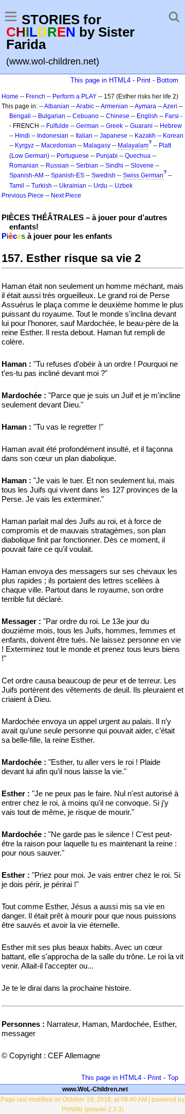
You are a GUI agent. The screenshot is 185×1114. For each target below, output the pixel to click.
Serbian (87, 165)
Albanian (56, 106)
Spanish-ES (67, 175)
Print (144, 80)
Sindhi (114, 165)
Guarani (141, 125)
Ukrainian (72, 185)
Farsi (172, 116)
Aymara (145, 106)
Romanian (24, 165)
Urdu (100, 185)
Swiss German (143, 175)
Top (173, 1078)
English (147, 116)
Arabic (85, 106)
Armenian (114, 106)
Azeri (170, 106)
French (35, 96)
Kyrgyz (24, 145)
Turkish (41, 185)
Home (10, 96)
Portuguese (73, 155)
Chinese (118, 116)
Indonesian (52, 135)
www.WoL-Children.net (95, 1089)
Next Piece (66, 195)
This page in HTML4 (100, 80)
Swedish (103, 175)
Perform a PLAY (74, 96)
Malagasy (96, 145)
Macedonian (58, 145)
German (87, 125)
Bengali (20, 116)
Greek (114, 125)
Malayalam (133, 145)
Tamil (16, 185)
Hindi (22, 135)
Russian (57, 165)
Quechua (138, 155)
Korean (173, 135)
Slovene (142, 165)
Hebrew (171, 125)
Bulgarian (51, 116)
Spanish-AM (26, 175)
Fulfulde (57, 125)
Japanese (113, 135)
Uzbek (124, 185)
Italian (84, 135)
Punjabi (107, 155)
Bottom (167, 80)
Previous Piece (23, 195)
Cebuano (85, 116)
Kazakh (145, 135)
